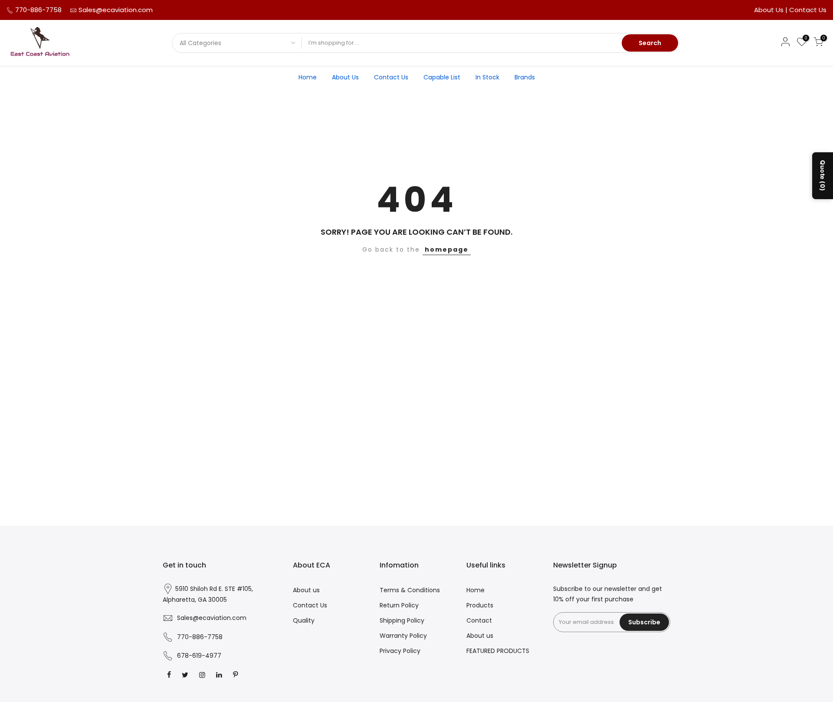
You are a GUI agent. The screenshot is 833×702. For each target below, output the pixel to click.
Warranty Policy (403, 635)
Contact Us (807, 9)
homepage (447, 249)
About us (306, 590)
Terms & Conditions (410, 590)
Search (650, 43)
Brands (525, 77)
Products (479, 605)
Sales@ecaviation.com (116, 9)
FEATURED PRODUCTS (497, 650)
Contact (479, 620)
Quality (304, 620)
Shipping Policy (402, 620)
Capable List (441, 77)
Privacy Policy (400, 650)
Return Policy (399, 605)
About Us (769, 9)
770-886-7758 (37, 9)
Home (307, 77)
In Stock (487, 77)
